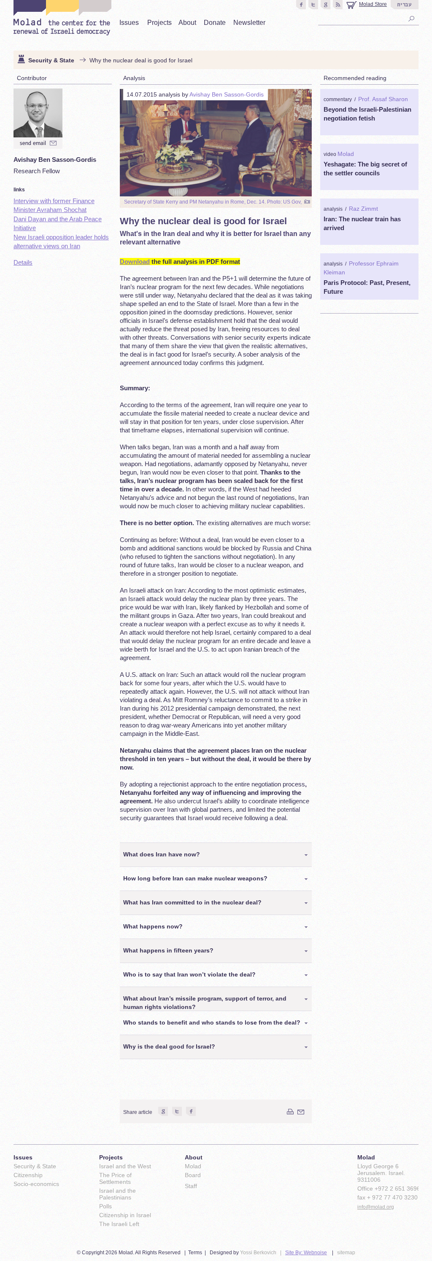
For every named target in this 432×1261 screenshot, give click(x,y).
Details (23, 262)
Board (193, 1175)
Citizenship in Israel (125, 1215)
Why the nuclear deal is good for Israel (140, 60)
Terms (195, 1253)
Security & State (51, 60)
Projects (159, 22)
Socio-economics (36, 1184)
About (187, 22)
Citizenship (28, 1175)
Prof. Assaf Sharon (383, 99)
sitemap (346, 1253)
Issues (129, 22)
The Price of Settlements (115, 1178)
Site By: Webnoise (306, 1253)
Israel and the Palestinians (117, 1194)
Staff (191, 1186)
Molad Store (373, 4)
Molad (346, 153)
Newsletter (249, 22)
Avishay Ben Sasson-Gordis (226, 94)
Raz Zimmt (363, 208)
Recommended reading (355, 78)
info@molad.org (375, 1207)
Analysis (134, 78)
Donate (215, 22)
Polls (105, 1206)
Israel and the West (125, 1166)
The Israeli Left (119, 1224)
